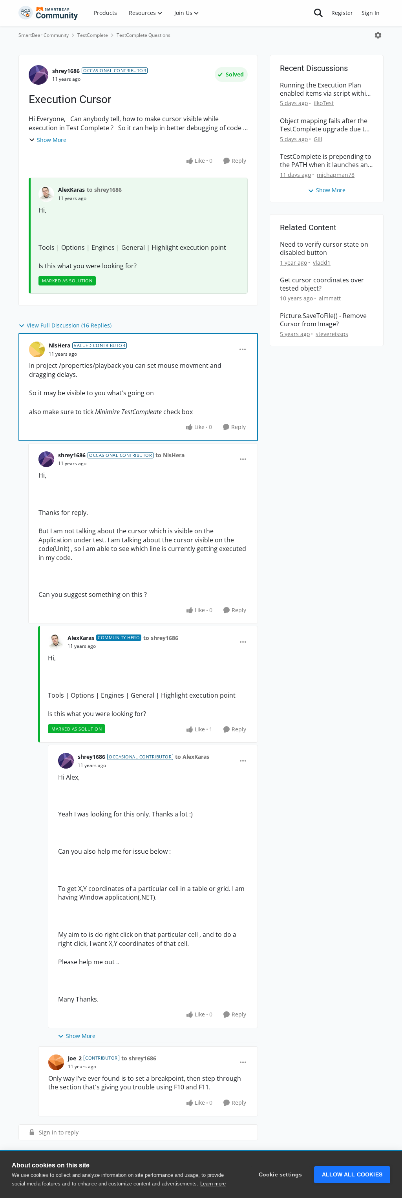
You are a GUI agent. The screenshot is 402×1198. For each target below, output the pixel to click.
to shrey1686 (104, 189)
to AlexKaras (192, 756)
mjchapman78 (335, 174)
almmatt (330, 298)
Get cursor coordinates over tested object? (322, 284)
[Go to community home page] (48, 13)
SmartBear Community (43, 35)
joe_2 (75, 1058)
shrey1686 (66, 71)
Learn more (213, 1184)
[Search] (318, 13)
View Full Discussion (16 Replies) (69, 325)
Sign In (371, 12)
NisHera (59, 345)
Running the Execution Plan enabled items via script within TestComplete (325, 89)
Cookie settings (280, 1175)
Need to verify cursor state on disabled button (324, 248)
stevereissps (332, 334)
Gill (318, 139)
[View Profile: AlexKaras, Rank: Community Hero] (56, 642)
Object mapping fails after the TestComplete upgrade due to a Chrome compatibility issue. (324, 125)
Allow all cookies (352, 1175)
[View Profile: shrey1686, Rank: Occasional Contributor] (38, 75)
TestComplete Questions (143, 35)
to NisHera (170, 455)
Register (342, 12)
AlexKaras (71, 189)
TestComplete (92, 35)
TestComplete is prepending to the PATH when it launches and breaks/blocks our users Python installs (326, 161)
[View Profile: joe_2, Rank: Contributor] (56, 1062)
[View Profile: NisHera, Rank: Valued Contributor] (37, 349)
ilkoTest (324, 103)
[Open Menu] (378, 35)
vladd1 (322, 262)
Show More (51, 140)
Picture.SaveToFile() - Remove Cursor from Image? (323, 320)
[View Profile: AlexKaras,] (46, 194)
